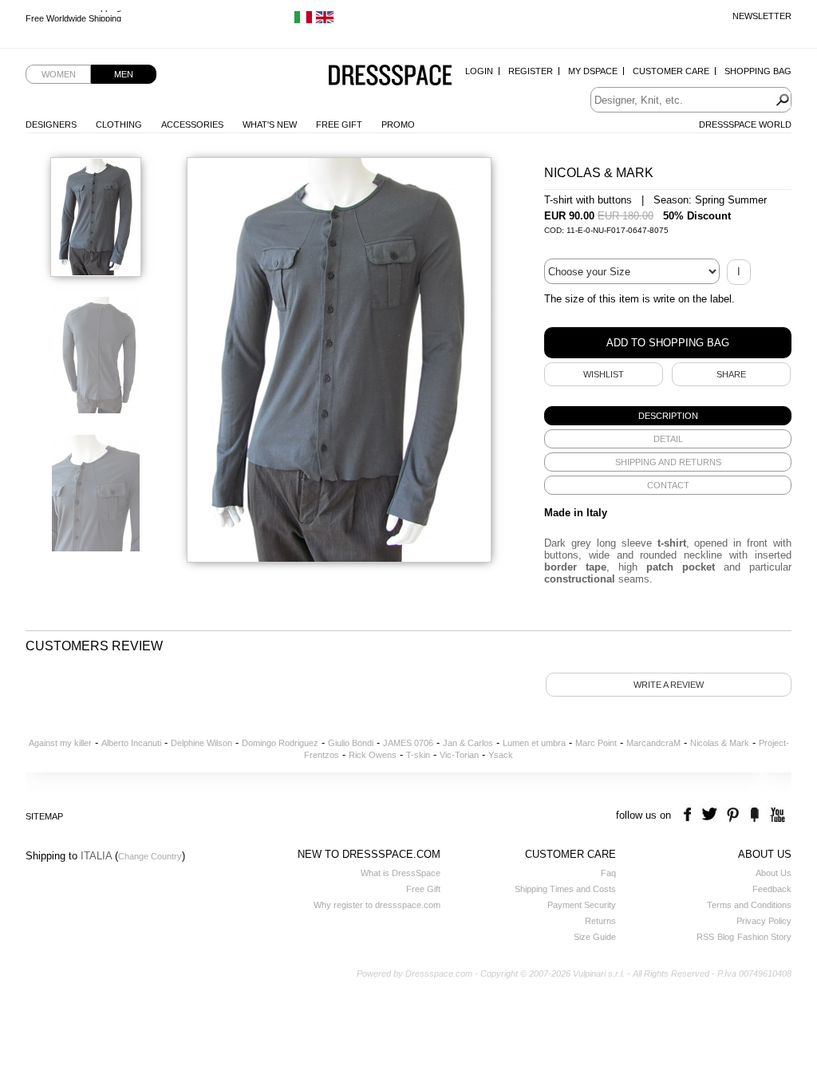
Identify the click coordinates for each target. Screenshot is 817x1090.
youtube (776, 815)
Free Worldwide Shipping (73, 16)
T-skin (418, 755)
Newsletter (761, 16)
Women (58, 74)
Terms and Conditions (749, 905)
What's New (270, 124)
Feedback (771, 889)
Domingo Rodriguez (280, 743)
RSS (705, 937)
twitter (711, 815)
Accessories (192, 124)
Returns (600, 921)
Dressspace (390, 76)
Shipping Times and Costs (565, 889)
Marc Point (596, 743)
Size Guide (595, 937)
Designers (51, 124)
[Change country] (303, 21)
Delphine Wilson (201, 743)
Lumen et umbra (534, 743)
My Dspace (593, 71)
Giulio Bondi (350, 743)
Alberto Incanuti (131, 743)
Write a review (668, 684)
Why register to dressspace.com (377, 905)
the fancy (754, 815)
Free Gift (339, 124)
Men (123, 74)
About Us (773, 873)
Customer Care (671, 71)
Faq (608, 873)
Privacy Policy (763, 921)
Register (530, 71)
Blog (725, 937)
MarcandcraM (653, 743)
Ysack (500, 755)
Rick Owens (373, 755)
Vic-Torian (459, 755)
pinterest (733, 815)
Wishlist (603, 374)
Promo (398, 124)
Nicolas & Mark (719, 743)
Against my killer (60, 743)
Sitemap (44, 816)
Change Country (150, 856)
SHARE (731, 374)
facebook (690, 815)
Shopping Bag (757, 71)
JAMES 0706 (408, 743)
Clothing (119, 124)
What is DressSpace (400, 873)
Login (479, 71)
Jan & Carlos (468, 743)
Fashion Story (764, 937)
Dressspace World (745, 124)
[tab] (667, 415)
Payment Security (581, 905)
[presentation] (667, 415)
